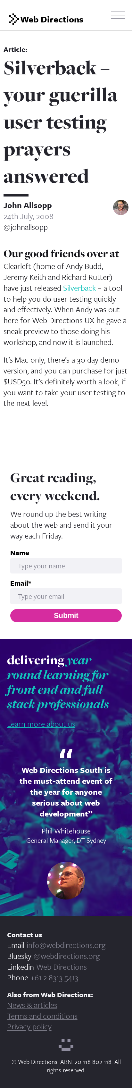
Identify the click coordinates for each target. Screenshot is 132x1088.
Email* (20, 583)
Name (19, 552)
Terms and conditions (42, 1015)
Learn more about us (41, 723)
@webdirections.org (67, 955)
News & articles (32, 1004)
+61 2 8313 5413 (54, 977)
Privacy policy (29, 1026)
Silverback (79, 287)
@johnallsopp (26, 227)
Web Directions (61, 966)
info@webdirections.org (66, 944)
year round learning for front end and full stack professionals (58, 681)
